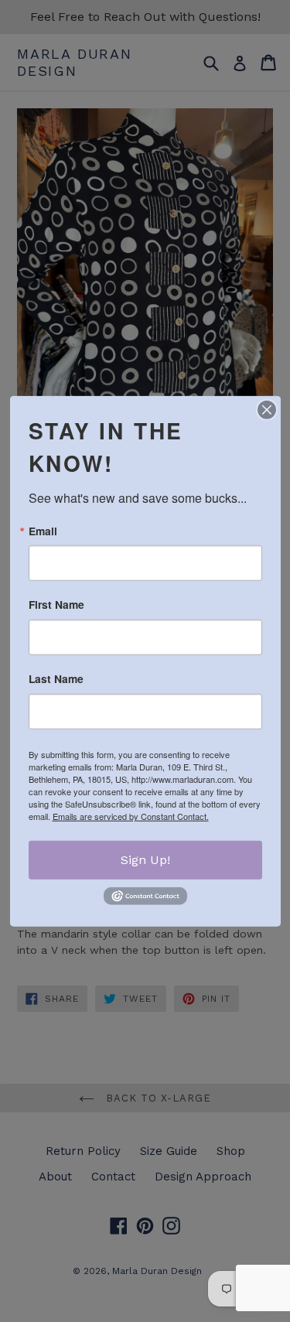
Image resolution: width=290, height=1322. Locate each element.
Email (43, 530)
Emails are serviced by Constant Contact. (131, 816)
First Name (56, 605)
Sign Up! (145, 859)
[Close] (267, 409)
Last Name (56, 679)
